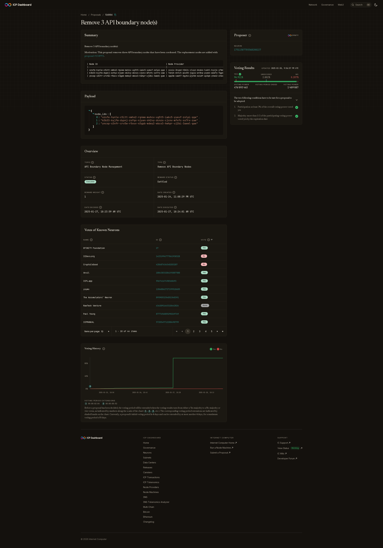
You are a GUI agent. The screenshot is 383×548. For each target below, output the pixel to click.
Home (146, 442)
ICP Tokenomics (151, 482)
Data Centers (149, 462)
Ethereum (147, 517)
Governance (149, 447)
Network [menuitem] (313, 4)
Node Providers (151, 487)
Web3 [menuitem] (341, 4)
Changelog (148, 521)
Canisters (147, 472)
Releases (147, 467)
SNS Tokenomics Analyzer (156, 502)
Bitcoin (146, 512)
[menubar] (326, 4)
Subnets (147, 457)
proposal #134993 (94, 56)
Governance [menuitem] (327, 4)
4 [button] (205, 331)
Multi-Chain (148, 507)
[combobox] (105, 331)
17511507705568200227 (247, 49)
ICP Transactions (151, 477)
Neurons (147, 452)
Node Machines (151, 492)
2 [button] (193, 331)
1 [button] (187, 331)
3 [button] (199, 331)
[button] (217, 331)
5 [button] (211, 331)
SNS (145, 497)
